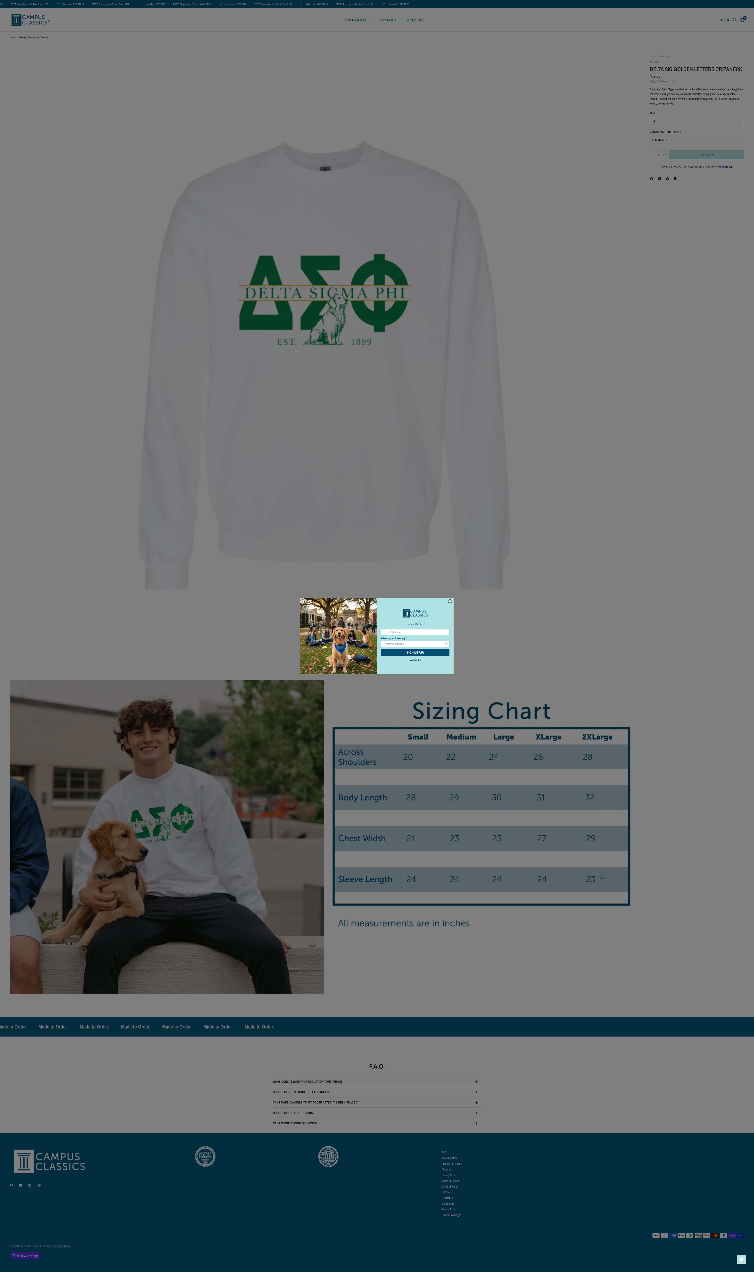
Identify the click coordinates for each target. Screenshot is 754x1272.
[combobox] (414, 644)
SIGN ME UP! (415, 652)
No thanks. (415, 660)
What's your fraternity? (394, 638)
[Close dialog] (450, 601)
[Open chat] (741, 1259)
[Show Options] (446, 644)
